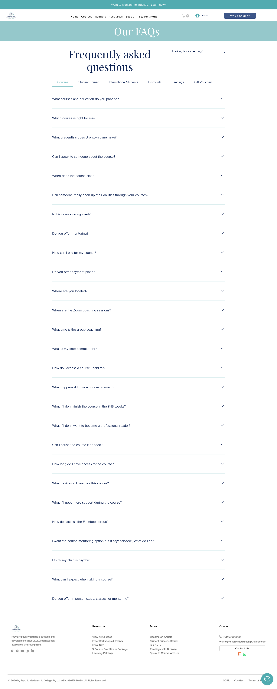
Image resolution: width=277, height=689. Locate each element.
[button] (186, 16)
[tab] (62, 82)
